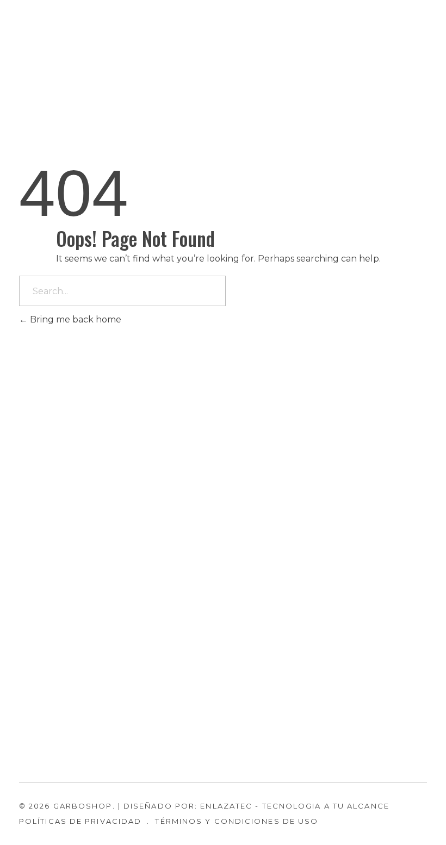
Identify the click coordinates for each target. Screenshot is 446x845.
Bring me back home (74, 319)
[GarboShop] (54, 57)
